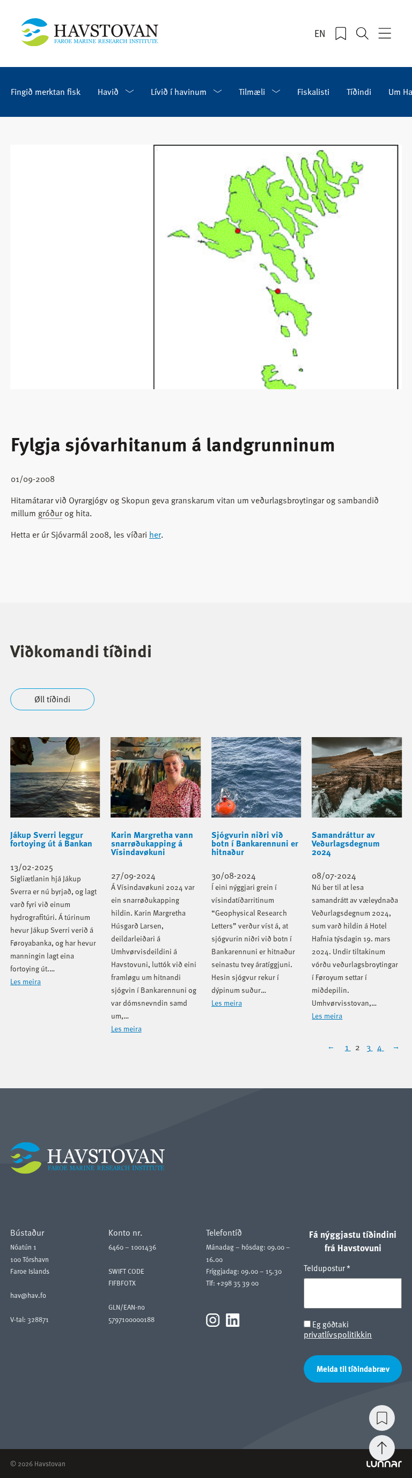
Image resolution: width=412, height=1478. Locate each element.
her (155, 534)
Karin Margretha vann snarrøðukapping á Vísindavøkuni (152, 843)
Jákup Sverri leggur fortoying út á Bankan (51, 839)
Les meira (25, 981)
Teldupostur (327, 1268)
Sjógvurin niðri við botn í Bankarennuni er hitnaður (254, 843)
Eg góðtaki (338, 1329)
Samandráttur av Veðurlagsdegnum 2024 (346, 843)
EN (320, 33)
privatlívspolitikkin (338, 1334)
